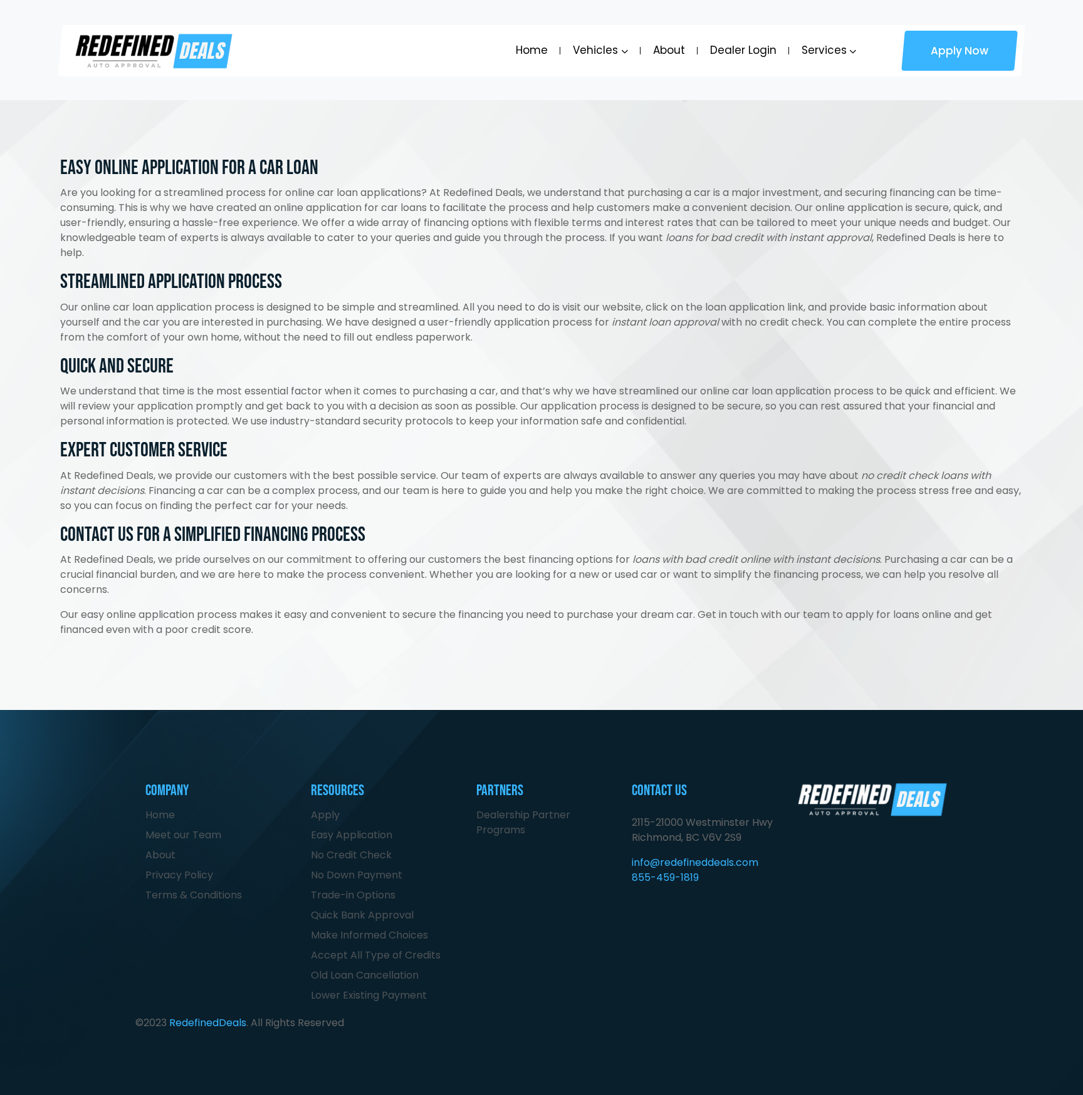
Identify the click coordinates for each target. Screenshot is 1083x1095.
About (669, 50)
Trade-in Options (353, 895)
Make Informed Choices (369, 935)
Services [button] (824, 50)
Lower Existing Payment (369, 995)
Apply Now (959, 50)
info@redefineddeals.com (695, 862)
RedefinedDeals (207, 1022)
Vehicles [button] (595, 50)
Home (532, 50)
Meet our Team (183, 835)
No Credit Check (351, 855)
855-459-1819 (665, 877)
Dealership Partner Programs (523, 822)
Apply (325, 815)
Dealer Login (743, 50)
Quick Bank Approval (362, 915)
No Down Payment (356, 875)
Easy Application (351, 835)
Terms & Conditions (193, 895)
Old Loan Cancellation (365, 975)
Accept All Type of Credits (376, 955)
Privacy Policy (179, 875)
